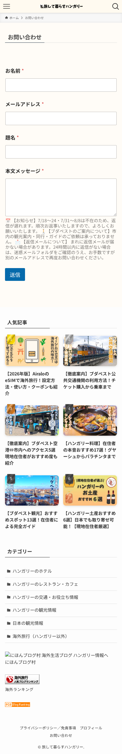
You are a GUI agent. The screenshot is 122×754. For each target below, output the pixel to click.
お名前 (14, 71)
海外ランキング (19, 689)
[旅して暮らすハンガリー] (61, 6)
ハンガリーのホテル (32, 571)
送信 (15, 274)
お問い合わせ (61, 735)
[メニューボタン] (6, 6)
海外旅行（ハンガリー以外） (41, 636)
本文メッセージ (24, 171)
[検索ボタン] (115, 6)
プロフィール (91, 727)
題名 (12, 137)
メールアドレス (24, 104)
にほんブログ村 (20, 662)
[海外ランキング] (22, 682)
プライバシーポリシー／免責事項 (48, 727)
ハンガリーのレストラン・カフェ (45, 584)
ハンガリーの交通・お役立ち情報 (45, 597)
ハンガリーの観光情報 (34, 610)
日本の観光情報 (28, 623)
